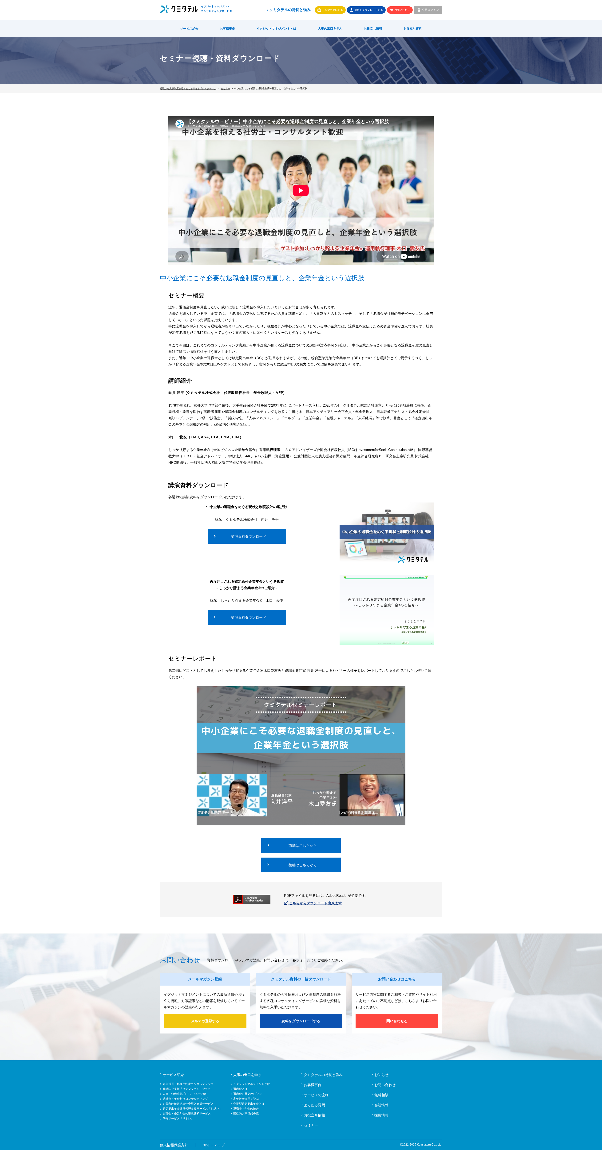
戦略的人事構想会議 (246, 1113)
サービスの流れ (316, 1095)
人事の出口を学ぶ (330, 28)
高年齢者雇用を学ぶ (246, 1098)
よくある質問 (314, 1105)
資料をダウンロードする (368, 9)
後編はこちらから (303, 865)
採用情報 (381, 1115)
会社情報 (381, 1105)
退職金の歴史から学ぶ (247, 1094)
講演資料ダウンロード (248, 536)
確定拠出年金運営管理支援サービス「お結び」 (192, 1108)
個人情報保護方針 (174, 1145)
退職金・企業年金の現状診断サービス (187, 1113)
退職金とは (240, 1089)
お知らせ (381, 1075)
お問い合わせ (402, 9)
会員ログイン (430, 10)
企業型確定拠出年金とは (248, 1103)
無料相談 (381, 1095)
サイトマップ (214, 1145)
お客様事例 (227, 28)
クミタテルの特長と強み (290, 10)
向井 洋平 (176, 393)
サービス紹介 (189, 28)
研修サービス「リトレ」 (178, 1118)
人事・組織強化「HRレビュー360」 (186, 1094)
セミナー (311, 1125)
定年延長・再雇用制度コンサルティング (188, 1084)
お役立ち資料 (413, 28)
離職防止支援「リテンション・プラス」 (188, 1089)
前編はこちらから (303, 845)
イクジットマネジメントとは (276, 28)
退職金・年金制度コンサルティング (185, 1098)
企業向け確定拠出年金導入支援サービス (188, 1103)
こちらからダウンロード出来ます (315, 903)
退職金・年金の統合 (246, 1108)
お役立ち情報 (373, 28)
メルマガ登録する (332, 9)
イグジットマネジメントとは (251, 1084)
